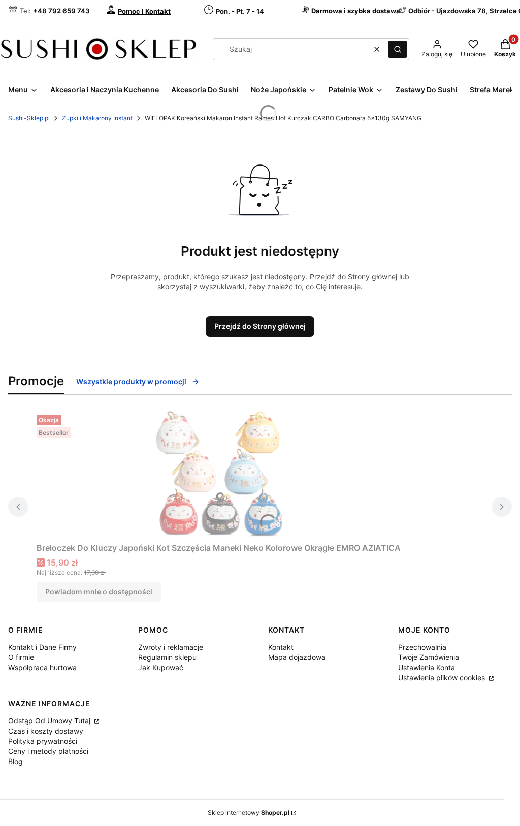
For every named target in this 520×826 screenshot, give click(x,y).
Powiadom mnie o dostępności (98, 591)
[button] (397, 49)
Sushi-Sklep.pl (29, 118)
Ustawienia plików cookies (442, 677)
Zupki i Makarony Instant (97, 118)
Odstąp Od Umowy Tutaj (50, 720)
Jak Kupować (160, 667)
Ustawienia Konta (426, 667)
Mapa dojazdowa (297, 657)
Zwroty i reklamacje (170, 647)
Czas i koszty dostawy (45, 730)
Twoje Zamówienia (428, 657)
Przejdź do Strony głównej (260, 326)
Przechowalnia (422, 647)
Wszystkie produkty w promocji (131, 381)
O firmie (21, 657)
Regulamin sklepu (167, 657)
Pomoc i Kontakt (144, 11)
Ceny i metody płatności (48, 751)
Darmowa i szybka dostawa (355, 11)
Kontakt (281, 647)
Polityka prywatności (42, 741)
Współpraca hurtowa (42, 667)
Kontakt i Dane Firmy (42, 647)
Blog (15, 761)
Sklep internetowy (248, 812)
